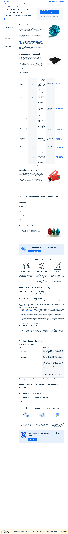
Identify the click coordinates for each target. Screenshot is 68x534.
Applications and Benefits (9, 35)
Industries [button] (11, 3)
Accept (65, 531)
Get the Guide (33, 439)
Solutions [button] (5, 3)
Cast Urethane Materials (9, 27)
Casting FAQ (7, 43)
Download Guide (8, 46)
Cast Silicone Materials (9, 30)
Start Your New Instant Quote (51, 11)
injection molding (36, 44)
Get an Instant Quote (53, 1)
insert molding (39, 41)
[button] (24, 3)
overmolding (21, 42)
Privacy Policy (7, 532)
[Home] (26, 1)
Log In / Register (61, 1)
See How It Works (9, 18)
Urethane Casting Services (10, 24)
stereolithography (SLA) (30, 310)
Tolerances (7, 41)
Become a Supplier (19, 3)
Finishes (6, 32)
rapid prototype (27, 44)
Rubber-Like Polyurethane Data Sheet (59, 147)
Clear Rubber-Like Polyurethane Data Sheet (59, 157)
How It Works (7, 38)
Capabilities (5, 6)
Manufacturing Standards (23, 379)
